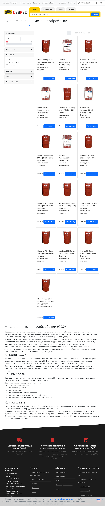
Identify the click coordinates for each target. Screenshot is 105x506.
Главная (5, 3)
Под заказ (12, 65)
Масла (34, 483)
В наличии (12, 60)
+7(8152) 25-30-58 (86, 3)
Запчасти (35, 488)
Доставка (53, 3)
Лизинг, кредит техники (64, 485)
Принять (97, 499)
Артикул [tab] (34, 9)
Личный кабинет (62, 472)
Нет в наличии (14, 63)
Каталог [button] (13, 3)
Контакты (72, 3)
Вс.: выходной (85, 491)
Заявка (71, 9)
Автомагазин (25, 3)
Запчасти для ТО (38, 479)
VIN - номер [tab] (48, 9)
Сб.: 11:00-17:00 (85, 487)
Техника (36, 3)
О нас (58, 480)
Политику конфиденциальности (63, 499)
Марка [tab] (60, 9)
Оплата (45, 3)
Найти (95, 14)
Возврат (62, 3)
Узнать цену (49, 78)
